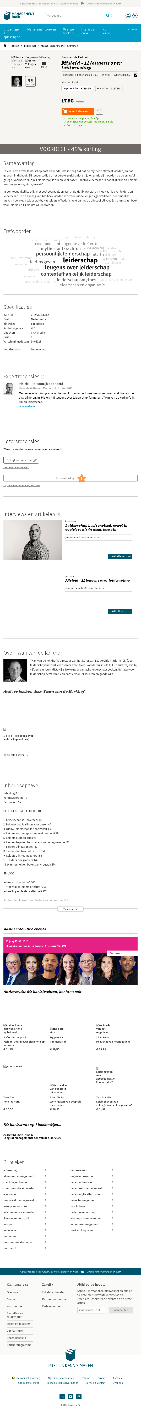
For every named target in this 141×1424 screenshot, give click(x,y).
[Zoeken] (108, 15)
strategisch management (86, 1218)
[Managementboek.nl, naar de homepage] (18, 19)
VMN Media (38, 332)
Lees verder (25, 406)
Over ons (12, 1292)
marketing (10, 1236)
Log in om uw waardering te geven (21, 485)
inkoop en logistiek (15, 1206)
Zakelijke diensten (53, 1292)
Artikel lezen (118, 556)
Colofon (86, 1378)
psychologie (77, 1206)
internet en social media (18, 1212)
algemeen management (18, 1176)
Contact (12, 1299)
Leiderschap (30, 46)
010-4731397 (131, 29)
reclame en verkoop (82, 1212)
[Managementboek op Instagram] (79, 1396)
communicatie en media (18, 1188)
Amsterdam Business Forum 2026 (36, 946)
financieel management (18, 1200)
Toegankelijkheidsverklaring (62, 1383)
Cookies (117, 1378)
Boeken (15, 46)
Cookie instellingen (28, 1383)
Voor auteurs (15, 1330)
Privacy (102, 1378)
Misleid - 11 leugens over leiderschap (59, 46)
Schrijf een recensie (19, 460)
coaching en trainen (16, 1182)
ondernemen (78, 1170)
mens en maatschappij (17, 1242)
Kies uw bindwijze (71, 82)
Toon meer (68, 909)
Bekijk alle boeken (13, 755)
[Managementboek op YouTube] (70, 1396)
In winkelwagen (79, 111)
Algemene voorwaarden (61, 1378)
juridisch (8, 1224)
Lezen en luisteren (19, 1323)
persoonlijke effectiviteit (85, 1194)
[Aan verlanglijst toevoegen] (99, 111)
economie (9, 1194)
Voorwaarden (15, 1306)
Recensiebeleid (16, 1338)
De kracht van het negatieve (113, 1041)
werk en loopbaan (81, 1230)
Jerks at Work (11, 1101)
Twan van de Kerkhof (75, 57)
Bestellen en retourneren (15, 1315)
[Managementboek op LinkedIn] (62, 1396)
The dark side (58, 1041)
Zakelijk (47, 1285)
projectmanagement (83, 1200)
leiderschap (10, 1230)
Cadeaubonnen (52, 1306)
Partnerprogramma (19, 1345)
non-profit (9, 1248)
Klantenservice (18, 1285)
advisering (10, 1170)
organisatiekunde (81, 1176)
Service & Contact (95, 1383)
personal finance (81, 1182)
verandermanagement (84, 1224)
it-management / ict (16, 1218)
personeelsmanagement (86, 1188)
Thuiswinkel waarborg (28, 1378)
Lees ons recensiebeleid (16, 467)
